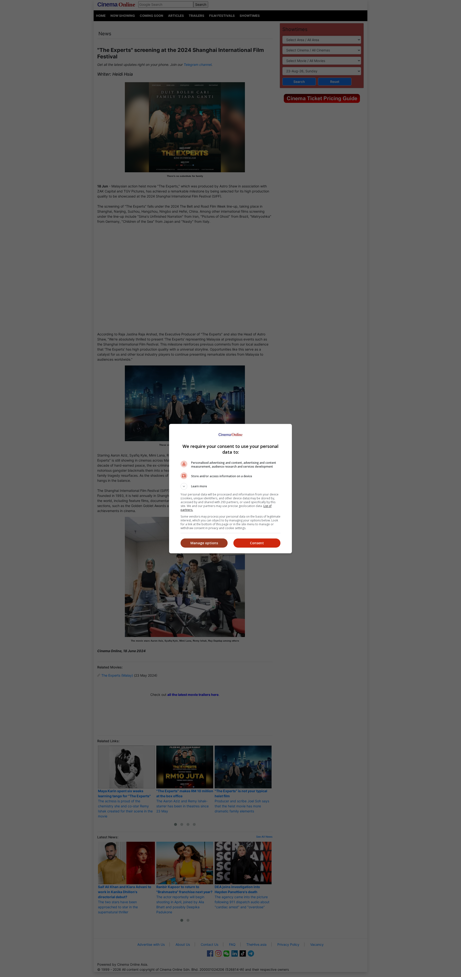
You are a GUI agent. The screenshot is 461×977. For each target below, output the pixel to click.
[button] (230, 486)
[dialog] (230, 488)
